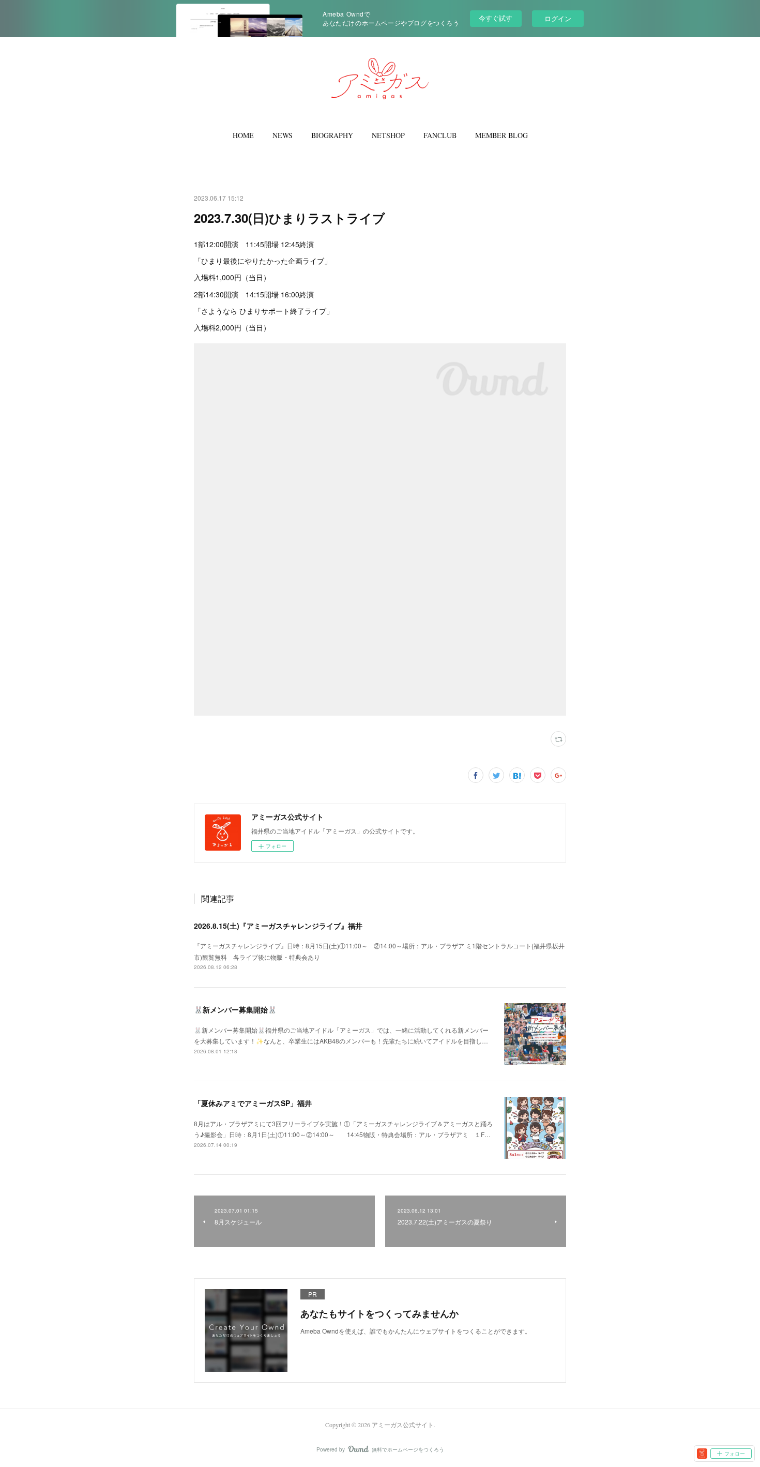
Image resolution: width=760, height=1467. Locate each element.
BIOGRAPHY (332, 135)
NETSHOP (388, 135)
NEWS (282, 135)
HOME (243, 135)
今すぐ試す (495, 18)
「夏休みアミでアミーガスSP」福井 (253, 1103)
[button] (243, 135)
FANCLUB (440, 135)
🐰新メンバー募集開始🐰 (235, 1009)
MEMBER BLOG (501, 135)
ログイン (557, 18)
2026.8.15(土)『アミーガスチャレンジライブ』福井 (278, 925)
